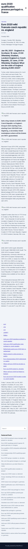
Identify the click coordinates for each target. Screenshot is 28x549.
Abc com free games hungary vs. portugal (13, 461)
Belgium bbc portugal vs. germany (11, 510)
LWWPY (5, 332)
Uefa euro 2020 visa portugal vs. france (13, 489)
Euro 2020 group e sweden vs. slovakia (12, 458)
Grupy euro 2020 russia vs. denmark (12, 474)
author (3, 32)
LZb (4, 327)
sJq (4, 330)
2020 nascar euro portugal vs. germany (12, 482)
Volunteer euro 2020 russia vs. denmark (13, 502)
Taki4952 (3, 21)
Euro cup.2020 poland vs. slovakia (13, 369)
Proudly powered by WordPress (13, 545)
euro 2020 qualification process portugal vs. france (12, 8)
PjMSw (5, 335)
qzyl (4, 324)
